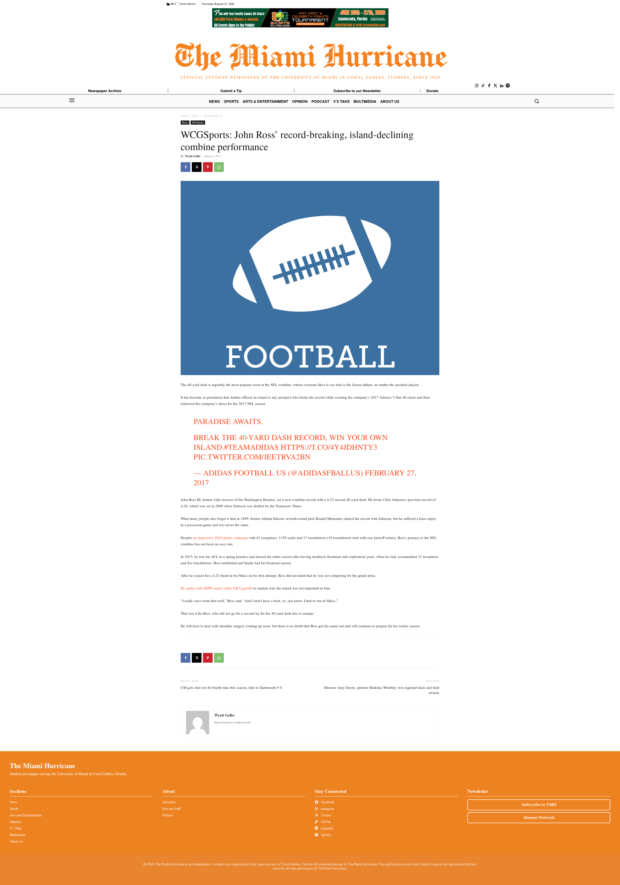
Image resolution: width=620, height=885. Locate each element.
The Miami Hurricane (42, 765)
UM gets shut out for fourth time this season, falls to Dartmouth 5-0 (231, 687)
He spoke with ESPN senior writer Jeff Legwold (216, 588)
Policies (167, 815)
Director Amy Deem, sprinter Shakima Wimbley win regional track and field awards (381, 690)
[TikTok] (483, 86)
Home (184, 116)
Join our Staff (171, 808)
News (13, 802)
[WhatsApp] (219, 167)
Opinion (15, 821)
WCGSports (198, 122)
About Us (16, 841)
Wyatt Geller (193, 156)
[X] (197, 167)
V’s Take (16, 828)
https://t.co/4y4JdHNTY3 (329, 447)
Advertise (168, 802)
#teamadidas (251, 447)
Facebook (327, 802)
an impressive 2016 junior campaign (220, 537)
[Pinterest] (208, 167)
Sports (14, 808)
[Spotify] (508, 86)
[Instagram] (477, 86)
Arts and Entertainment (26, 815)
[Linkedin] (501, 86)
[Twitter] (495, 86)
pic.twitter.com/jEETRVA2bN (252, 456)
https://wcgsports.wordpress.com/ (232, 722)
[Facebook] (489, 86)
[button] (537, 101)
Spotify (325, 834)
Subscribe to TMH (539, 805)
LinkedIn (326, 828)
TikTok (325, 821)
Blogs (195, 116)
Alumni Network (539, 817)
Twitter (325, 815)
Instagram (327, 808)
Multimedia (17, 834)
